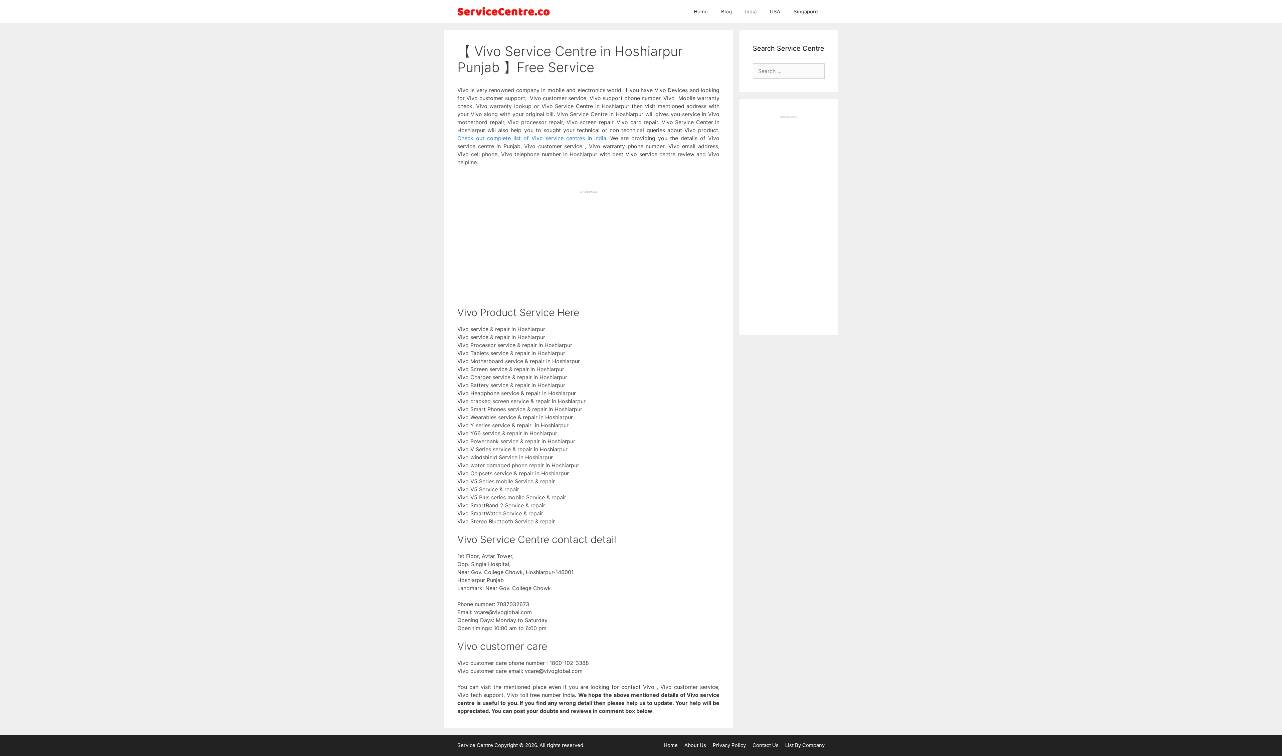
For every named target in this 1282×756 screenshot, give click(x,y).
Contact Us (766, 745)
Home (701, 11)
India (751, 11)
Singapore (806, 11)
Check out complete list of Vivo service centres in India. (532, 138)
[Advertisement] (588, 241)
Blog (726, 11)
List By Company (805, 745)
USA (775, 11)
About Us (695, 745)
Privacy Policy (729, 745)
